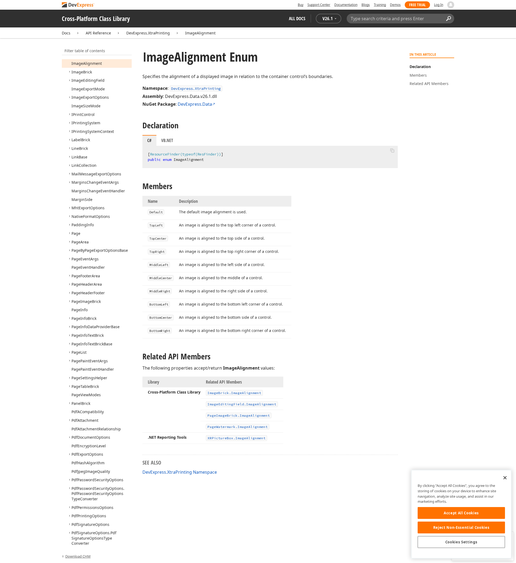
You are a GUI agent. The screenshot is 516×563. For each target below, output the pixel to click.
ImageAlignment (200, 33)
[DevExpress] (78, 5)
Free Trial (417, 4)
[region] (461, 514)
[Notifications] (450, 4)
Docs (66, 33)
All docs (297, 18)
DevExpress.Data (195, 104)
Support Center (318, 4)
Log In (438, 4)
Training (380, 4)
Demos (395, 4)
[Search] (448, 18)
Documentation (345, 4)
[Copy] (392, 150)
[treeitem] (86, 63)
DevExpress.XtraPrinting (148, 33)
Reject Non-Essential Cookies (461, 527)
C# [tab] (149, 140)
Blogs (365, 4)
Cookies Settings (461, 542)
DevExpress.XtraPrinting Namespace (179, 472)
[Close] (505, 478)
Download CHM (78, 556)
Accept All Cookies (461, 513)
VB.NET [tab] (167, 140)
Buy (300, 4)
